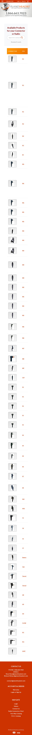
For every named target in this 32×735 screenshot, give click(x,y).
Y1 (23, 518)
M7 (23, 348)
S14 (23, 499)
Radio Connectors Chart (16, 711)
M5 (23, 287)
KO (23, 641)
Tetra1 (24, 576)
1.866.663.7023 (9, 1)
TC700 (24, 623)
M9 (23, 368)
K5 (23, 145)
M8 (23, 359)
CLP (23, 377)
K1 (23, 59)
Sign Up (24, 1)
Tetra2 (24, 585)
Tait (23, 567)
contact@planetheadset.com (16, 681)
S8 (23, 488)
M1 (23, 164)
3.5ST (23, 651)
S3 (23, 445)
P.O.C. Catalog (16, 716)
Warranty (16, 690)
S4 (23, 456)
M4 (23, 264)
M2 (23, 231)
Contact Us (16, 708)
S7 (23, 476)
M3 (23, 240)
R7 (23, 154)
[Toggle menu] (2, 2)
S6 (23, 466)
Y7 (23, 548)
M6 (23, 326)
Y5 (23, 538)
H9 (23, 604)
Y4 (23, 528)
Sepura (24, 557)
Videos (16, 706)
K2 (23, 124)
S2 (23, 435)
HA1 (23, 508)
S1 (23, 387)
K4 (23, 136)
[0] (26, 1)
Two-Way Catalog (16, 713)
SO (23, 632)
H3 (23, 613)
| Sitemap (22, 729)
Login (18, 1)
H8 (23, 595)
